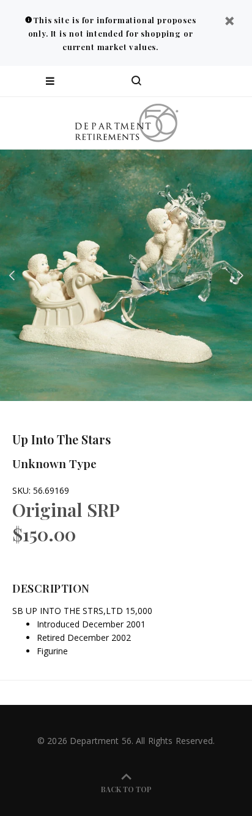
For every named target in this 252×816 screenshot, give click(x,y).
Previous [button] (11, 275)
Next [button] (240, 275)
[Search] (136, 81)
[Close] (229, 22)
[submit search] (193, 81)
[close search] (232, 81)
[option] (126, 275)
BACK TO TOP (126, 789)
